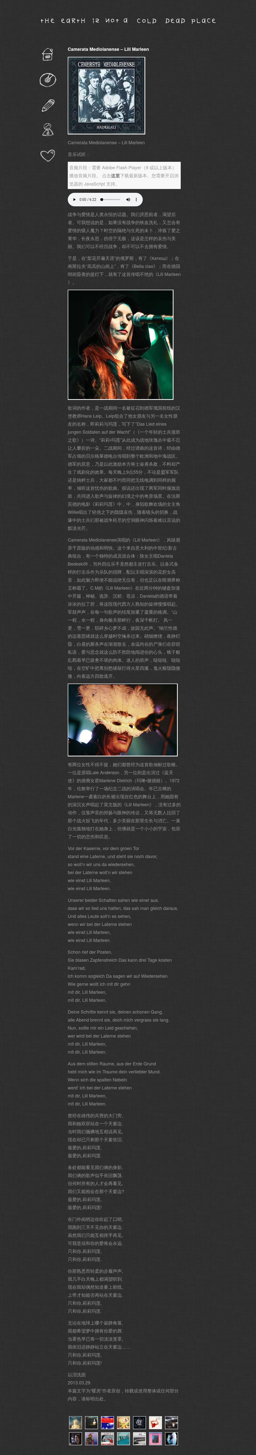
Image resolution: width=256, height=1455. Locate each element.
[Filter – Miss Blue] (107, 1427)
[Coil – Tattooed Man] (155, 1427)
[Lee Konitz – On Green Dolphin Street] (75, 1443)
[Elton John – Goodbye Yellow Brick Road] (123, 1427)
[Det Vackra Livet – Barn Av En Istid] (139, 1427)
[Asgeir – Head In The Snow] (171, 1443)
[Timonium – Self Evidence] (91, 1443)
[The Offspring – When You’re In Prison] (75, 1427)
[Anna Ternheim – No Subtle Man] (171, 1427)
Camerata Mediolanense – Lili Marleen (108, 49)
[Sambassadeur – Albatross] (123, 1443)
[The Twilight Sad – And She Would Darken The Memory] (107, 1443)
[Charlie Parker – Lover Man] (155, 1443)
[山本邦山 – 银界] (139, 1443)
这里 (115, 175)
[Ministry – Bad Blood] (91, 1427)
